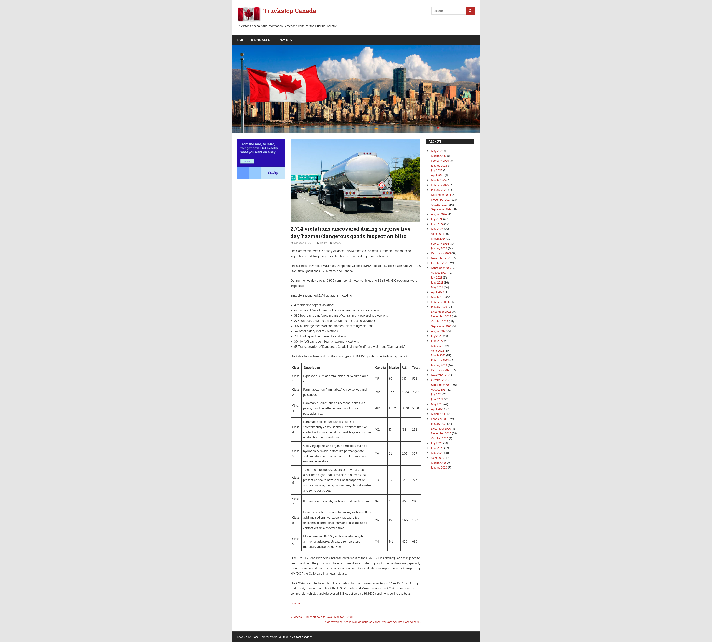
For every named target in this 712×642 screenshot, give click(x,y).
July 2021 (436, 394)
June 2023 (437, 282)
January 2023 (439, 307)
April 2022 (437, 350)
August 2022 (439, 331)
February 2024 (440, 243)
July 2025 (436, 170)
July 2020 (436, 443)
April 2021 (437, 409)
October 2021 (439, 380)
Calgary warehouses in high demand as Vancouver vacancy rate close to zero (371, 622)
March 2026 (438, 156)
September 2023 (441, 268)
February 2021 (439, 419)
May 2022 (437, 346)
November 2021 (441, 375)
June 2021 (437, 399)
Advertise (286, 39)
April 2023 (437, 292)
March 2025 (438, 180)
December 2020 (441, 428)
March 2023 (438, 297)
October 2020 (439, 438)
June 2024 (437, 224)
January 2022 (439, 365)
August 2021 (438, 389)
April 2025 (437, 175)
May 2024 (437, 229)
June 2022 (437, 341)
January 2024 (439, 248)
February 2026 (440, 160)
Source (295, 603)
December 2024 (441, 194)
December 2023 (441, 253)
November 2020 (441, 433)
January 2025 (439, 190)
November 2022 (441, 316)
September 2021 (441, 384)
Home (239, 39)
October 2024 (439, 204)
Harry (323, 242)
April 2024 (437, 233)
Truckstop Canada (289, 10)
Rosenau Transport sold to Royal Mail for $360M (322, 617)
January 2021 (438, 423)
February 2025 (440, 185)
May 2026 (437, 151)
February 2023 (440, 302)
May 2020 (437, 453)
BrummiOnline (261, 39)
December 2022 (441, 311)
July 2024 (436, 219)
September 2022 (441, 326)
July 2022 (436, 336)
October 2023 (439, 263)
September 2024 (441, 209)
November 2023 (441, 258)
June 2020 (437, 448)
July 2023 (436, 277)
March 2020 (438, 462)
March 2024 (438, 238)
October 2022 (439, 321)
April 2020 (437, 458)
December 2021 (440, 370)
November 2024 (441, 199)
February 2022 (440, 360)
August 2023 (439, 272)
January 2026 (439, 165)
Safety (337, 242)
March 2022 (438, 355)
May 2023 (437, 287)
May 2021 (437, 404)
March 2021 (438, 414)
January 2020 (439, 467)
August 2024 (439, 214)
